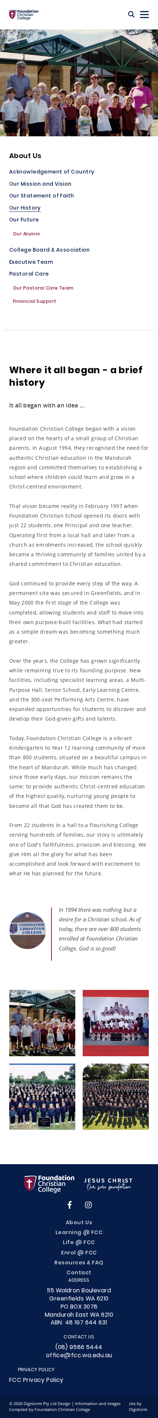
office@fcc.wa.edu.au (79, 1356)
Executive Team (31, 262)
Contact (79, 1273)
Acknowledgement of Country (51, 172)
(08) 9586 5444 (78, 1347)
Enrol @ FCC (79, 1253)
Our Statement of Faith (41, 196)
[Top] (79, 1184)
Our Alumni (26, 234)
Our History (25, 208)
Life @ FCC (79, 1243)
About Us (25, 156)
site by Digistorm (138, 1406)
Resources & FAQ (79, 1263)
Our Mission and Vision (40, 184)
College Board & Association (49, 250)
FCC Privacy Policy (36, 1380)
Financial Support (34, 302)
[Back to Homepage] (24, 15)
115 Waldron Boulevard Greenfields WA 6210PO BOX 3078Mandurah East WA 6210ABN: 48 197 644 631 (79, 1307)
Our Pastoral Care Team (43, 289)
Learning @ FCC (79, 1233)
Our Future (24, 220)
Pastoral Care (29, 274)
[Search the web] (131, 14)
